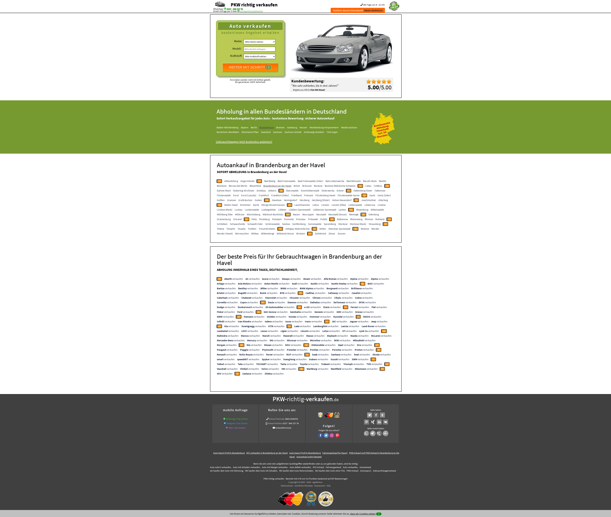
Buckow (318, 185)
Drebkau (261, 190)
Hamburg (292, 127)
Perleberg (264, 219)
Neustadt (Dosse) (337, 214)
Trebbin (252, 228)
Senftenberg (299, 224)
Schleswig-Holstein (314, 132)
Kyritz (256, 204)
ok (379, 514)
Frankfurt (264, 195)
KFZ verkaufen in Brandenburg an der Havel (267, 452)
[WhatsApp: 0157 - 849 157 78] (225, 8)
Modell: (236, 48)
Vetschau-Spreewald (339, 228)
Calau (368, 185)
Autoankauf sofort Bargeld (309, 456)
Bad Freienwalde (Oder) (310, 181)
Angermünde (247, 181)
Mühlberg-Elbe (225, 214)
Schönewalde (272, 224)
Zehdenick (320, 233)
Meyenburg (362, 209)
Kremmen (245, 204)
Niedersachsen (349, 127)
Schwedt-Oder (255, 224)
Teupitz (242, 228)
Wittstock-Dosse (285, 233)
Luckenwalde (252, 209)
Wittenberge (267, 233)
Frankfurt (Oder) (280, 195)
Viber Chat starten (237, 427)
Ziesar (332, 233)
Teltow (220, 228)
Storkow (342, 224)
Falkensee (380, 190)
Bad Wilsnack (354, 181)
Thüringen (332, 132)
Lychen (342, 209)
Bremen (280, 127)
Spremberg (330, 224)
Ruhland (379, 219)
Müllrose (239, 214)
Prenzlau (301, 219)
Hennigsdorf (290, 200)
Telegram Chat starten (237, 423)
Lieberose (370, 204)
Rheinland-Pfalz (250, 132)
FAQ (328, 485)
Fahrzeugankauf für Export (335, 452)
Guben (258, 200)
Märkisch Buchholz (273, 214)
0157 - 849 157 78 (235, 8)
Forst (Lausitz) (248, 195)
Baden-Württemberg (228, 127)
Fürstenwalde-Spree (348, 195)
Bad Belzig (269, 181)
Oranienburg (224, 219)
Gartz (372, 195)
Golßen (221, 200)
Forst (236, 195)
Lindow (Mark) (224, 209)
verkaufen (233, 278)
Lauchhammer (302, 204)
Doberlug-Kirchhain (243, 190)
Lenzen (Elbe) (339, 204)
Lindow (382, 204)
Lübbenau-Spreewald (324, 209)
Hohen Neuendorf (341, 200)
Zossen (341, 233)
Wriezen (300, 233)
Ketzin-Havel (231, 204)
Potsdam (277, 219)
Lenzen (325, 204)
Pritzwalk (313, 219)
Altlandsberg (231, 181)
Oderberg (374, 214)
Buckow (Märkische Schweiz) (340, 185)
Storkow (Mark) (358, 224)
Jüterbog (383, 200)
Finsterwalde (224, 195)
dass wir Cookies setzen (363, 513)
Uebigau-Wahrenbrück (297, 228)
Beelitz (382, 181)
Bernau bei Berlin (238, 185)
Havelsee (276, 200)
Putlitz (323, 219)
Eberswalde (292, 190)
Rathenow (342, 219)
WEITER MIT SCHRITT (249, 67)
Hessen (303, 127)
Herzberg (304, 200)
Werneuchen (242, 233)
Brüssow (307, 185)
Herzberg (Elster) (321, 200)
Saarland (266, 132)
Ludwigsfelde (268, 209)
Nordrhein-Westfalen (228, 132)
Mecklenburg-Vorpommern (324, 127)
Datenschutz (287, 485)
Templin (230, 228)
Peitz (254, 219)
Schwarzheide (237, 224)
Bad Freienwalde (286, 181)
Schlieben (222, 224)
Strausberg (375, 224)
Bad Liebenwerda (335, 181)
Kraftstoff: (236, 56)
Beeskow (221, 185)
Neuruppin (308, 214)
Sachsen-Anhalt (292, 132)
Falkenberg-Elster (363, 190)
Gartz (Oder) (384, 195)
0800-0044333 (291, 418)
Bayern (244, 127)
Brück (297, 185)
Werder (375, 228)
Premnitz (289, 219)
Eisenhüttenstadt (310, 190)
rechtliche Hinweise (303, 485)
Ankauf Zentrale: (277, 418)
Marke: (238, 41)
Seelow (286, 224)
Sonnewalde (314, 224)
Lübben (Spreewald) (300, 209)
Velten (322, 228)
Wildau (255, 233)
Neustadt (321, 214)
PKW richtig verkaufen (254, 5)
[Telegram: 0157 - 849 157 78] (224, 423)
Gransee (231, 200)
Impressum (319, 485)
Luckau (238, 209)
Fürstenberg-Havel (325, 195)
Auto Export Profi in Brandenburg (229, 452)
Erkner (340, 190)
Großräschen (245, 200)
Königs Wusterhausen (273, 204)
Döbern (272, 190)
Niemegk (353, 214)
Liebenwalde (355, 204)
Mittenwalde (377, 209)
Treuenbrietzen (267, 228)
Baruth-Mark (370, 181)
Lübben (282, 209)
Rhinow (369, 219)
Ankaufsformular (283, 427)
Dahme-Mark (224, 190)
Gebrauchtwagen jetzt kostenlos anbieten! (244, 142)
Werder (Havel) (225, 233)
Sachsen (277, 132)
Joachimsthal (368, 200)
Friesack (308, 195)
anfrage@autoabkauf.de (251, 11)
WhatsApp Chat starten (237, 418)
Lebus (316, 204)
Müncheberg (253, 214)
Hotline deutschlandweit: (358, 10)
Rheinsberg (356, 219)
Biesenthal (255, 185)
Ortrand (237, 219)
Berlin (254, 127)
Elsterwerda (328, 190)
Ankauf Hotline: (275, 423)
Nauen (296, 214)
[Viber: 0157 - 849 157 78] (226, 427)
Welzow (365, 228)
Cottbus (378, 185)
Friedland (296, 195)
